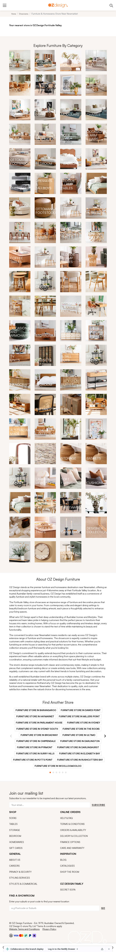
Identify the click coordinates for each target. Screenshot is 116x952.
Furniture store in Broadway (39, 735)
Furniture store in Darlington (80, 741)
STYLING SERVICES (19, 877)
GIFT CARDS (15, 848)
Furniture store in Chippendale (36, 741)
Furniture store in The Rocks (81, 728)
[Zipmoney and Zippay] (34, 935)
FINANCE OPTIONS (70, 842)
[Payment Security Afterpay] (26, 935)
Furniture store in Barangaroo (36, 710)
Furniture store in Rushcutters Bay (80, 759)
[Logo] (58, 5)
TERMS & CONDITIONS (72, 824)
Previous (11, 736)
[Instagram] (15, 916)
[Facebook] (10, 916)
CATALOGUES (67, 865)
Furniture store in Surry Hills (35, 753)
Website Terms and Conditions (24, 929)
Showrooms (23, 14)
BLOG (63, 859)
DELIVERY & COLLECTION (74, 836)
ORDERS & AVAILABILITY (73, 830)
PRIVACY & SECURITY (20, 871)
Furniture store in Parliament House (39, 722)
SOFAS (12, 818)
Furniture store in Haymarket (35, 716)
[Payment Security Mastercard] (21, 935)
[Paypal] (30, 935)
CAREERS (14, 865)
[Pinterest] (26, 916)
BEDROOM (15, 836)
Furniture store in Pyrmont (34, 747)
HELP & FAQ (66, 818)
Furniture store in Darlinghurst (78, 747)
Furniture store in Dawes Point (81, 710)
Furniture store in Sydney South (37, 728)
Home (13, 14)
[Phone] (111, 5)
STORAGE (14, 830)
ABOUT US (14, 859)
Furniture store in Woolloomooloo (58, 766)
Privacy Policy (49, 929)
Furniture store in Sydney (83, 722)
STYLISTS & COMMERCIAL (23, 883)
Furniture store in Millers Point (79, 716)
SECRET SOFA (67, 889)
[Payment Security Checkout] (11, 935)
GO (103, 908)
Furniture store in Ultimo (79, 735)
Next (105, 736)
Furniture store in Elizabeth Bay (79, 753)
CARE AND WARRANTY (72, 848)
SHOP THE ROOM (69, 871)
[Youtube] (20, 916)
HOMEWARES (16, 842)
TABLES (13, 824)
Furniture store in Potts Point (32, 759)
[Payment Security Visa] (15, 935)
